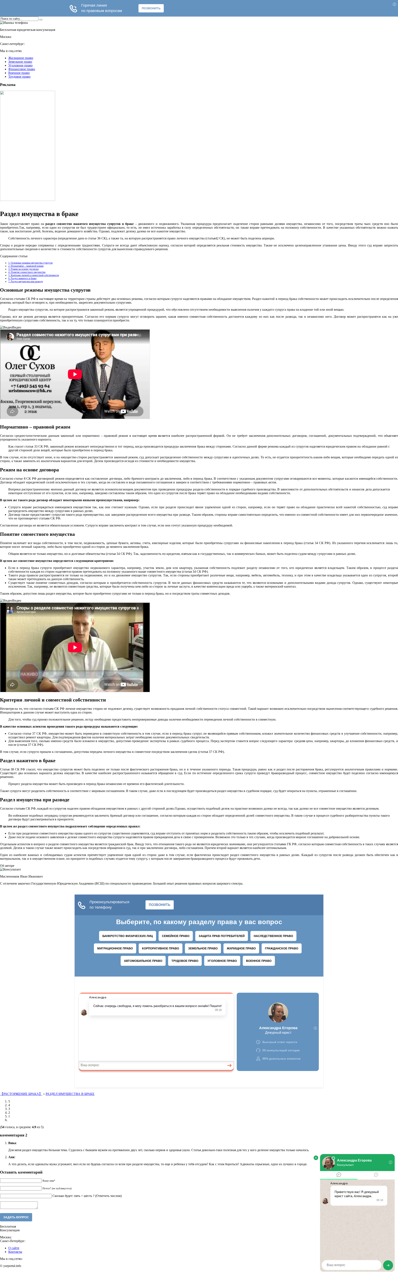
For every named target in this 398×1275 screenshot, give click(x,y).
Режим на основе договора (23, 269)
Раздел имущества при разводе (25, 281)
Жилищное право (20, 58)
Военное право (19, 73)
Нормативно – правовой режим (26, 265)
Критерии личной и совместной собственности (33, 275)
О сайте (13, 1248)
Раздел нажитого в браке (22, 278)
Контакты (15, 1251)
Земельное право (20, 61)
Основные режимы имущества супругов (30, 262)
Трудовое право (19, 76)
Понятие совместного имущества (26, 272)
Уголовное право (20, 65)
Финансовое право (21, 69)
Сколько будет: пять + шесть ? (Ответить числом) (87, 1196)
